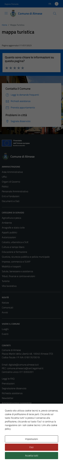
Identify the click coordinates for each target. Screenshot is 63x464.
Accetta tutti (31, 455)
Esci (31, 447)
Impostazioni (31, 439)
